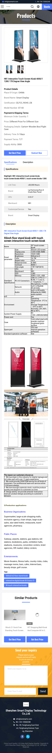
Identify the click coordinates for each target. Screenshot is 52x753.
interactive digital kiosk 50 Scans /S (20, 581)
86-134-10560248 (43, 2)
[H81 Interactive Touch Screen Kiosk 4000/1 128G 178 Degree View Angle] (26, 45)
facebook (22, 737)
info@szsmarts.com (11, 2)
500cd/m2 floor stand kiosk (17, 576)
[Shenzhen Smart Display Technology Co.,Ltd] (11, 7)
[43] (37, 615)
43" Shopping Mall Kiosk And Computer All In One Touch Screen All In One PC (37, 629)
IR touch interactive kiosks (16, 585)
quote (47, 7)
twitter (28, 737)
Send (43, 691)
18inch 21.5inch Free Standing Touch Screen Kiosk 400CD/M (14, 629)
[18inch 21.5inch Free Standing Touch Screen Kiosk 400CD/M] (14, 615)
